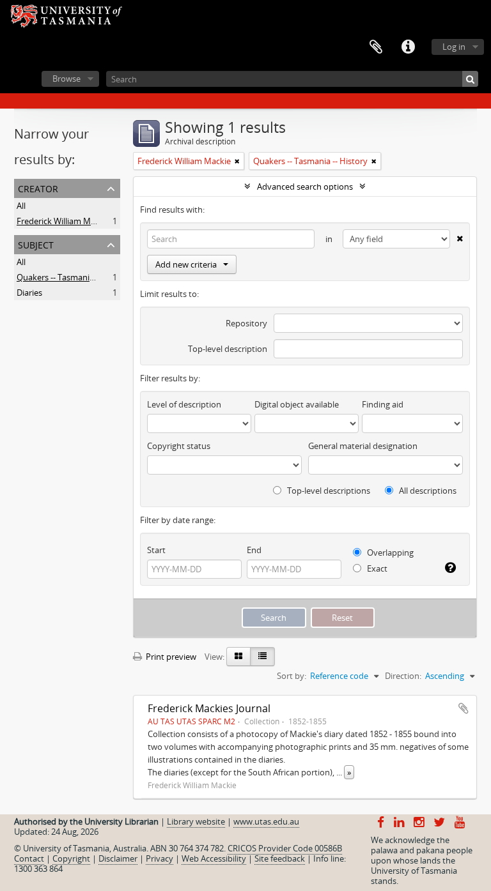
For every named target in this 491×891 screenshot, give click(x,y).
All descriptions (426, 490)
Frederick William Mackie (63, 221)
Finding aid (382, 404)
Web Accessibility (214, 858)
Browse (66, 78)
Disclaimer (117, 858)
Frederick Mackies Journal (209, 708)
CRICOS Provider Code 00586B (285, 848)
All (21, 205)
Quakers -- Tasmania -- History (74, 277)
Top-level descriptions (327, 490)
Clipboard (376, 47)
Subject (36, 243)
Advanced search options (305, 186)
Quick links (408, 47)
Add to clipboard (463, 708)
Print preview (170, 656)
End (254, 550)
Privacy (159, 858)
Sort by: (291, 676)
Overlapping (389, 552)
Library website (196, 821)
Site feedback (279, 858)
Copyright (71, 858)
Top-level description (227, 348)
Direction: (403, 676)
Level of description (184, 404)
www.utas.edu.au (266, 821)
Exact (376, 568)
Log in (453, 46)
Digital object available (296, 404)
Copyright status (178, 446)
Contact (29, 858)
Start (156, 550)
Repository (246, 323)
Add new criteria (186, 264)
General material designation (362, 446)
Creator (38, 187)
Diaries (29, 292)
